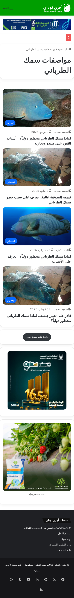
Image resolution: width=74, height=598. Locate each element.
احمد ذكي (62, 250)
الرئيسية (63, 49)
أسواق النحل (64, 533)
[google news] (32, 590)
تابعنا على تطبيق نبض (37, 336)
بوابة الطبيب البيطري (60, 544)
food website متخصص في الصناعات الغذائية (47, 528)
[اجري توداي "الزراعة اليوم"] (57, 8)
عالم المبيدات (64, 550)
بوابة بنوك (66, 539)
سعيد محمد (61, 132)
